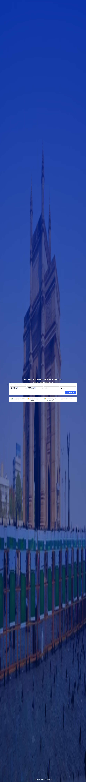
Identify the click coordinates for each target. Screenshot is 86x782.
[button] (73, 2)
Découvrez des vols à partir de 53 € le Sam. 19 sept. (42, 382)
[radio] (13, 385)
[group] (18, 388)
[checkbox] (33, 385)
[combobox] (36, 388)
